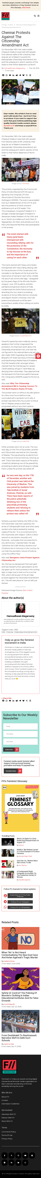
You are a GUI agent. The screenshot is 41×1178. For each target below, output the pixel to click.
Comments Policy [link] (9, 1132)
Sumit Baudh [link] (9, 1004)
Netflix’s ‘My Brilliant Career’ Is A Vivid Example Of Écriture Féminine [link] (28, 851)
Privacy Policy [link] (7, 1139)
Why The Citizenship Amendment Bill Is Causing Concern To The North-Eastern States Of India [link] (19, 386)
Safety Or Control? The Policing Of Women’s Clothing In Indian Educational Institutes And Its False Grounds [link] (20, 997)
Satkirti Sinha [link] (9, 961)
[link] (38, 356)
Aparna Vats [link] (9, 1044)
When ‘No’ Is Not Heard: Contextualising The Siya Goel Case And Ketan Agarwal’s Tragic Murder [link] (20, 955)
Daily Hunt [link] (25, 441)
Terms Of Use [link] (7, 1135)
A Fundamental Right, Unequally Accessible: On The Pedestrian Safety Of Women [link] (26, 874)
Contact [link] (5, 1100)
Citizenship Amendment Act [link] (25, 632)
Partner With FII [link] (8, 1118)
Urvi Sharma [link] (23, 865)
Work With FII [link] (7, 1121)
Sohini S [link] (21, 845)
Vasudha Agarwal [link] (24, 880)
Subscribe (9, 749)
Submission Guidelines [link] (10, 1104)
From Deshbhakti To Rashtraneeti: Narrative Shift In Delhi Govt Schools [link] (19, 1038)
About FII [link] (5, 1097)
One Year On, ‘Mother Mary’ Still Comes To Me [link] (27, 862)
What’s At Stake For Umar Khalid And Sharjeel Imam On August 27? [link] (28, 840)
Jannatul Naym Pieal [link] (25, 856)
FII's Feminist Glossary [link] (14, 781)
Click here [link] (26, 7)
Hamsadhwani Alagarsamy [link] (14, 68)
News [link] (11, 25)
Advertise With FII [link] (9, 1114)
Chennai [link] (9, 632)
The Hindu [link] (25, 183)
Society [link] (4, 25)
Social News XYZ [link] (25, 336)
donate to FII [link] (9, 126)
